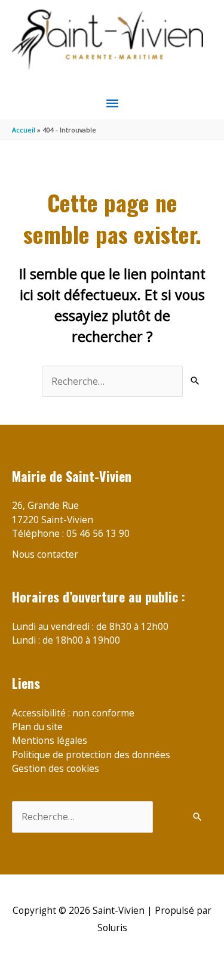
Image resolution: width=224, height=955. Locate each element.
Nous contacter (45, 554)
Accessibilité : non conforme (73, 712)
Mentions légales (49, 740)
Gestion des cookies (55, 768)
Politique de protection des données (91, 754)
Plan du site (37, 726)
